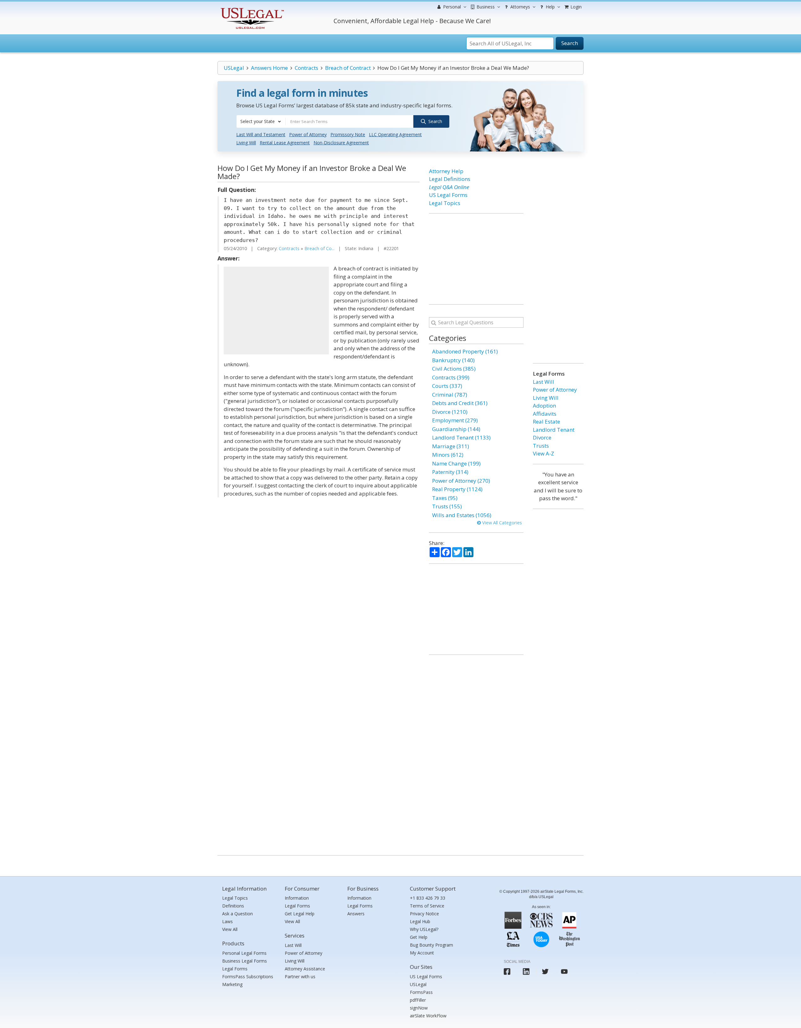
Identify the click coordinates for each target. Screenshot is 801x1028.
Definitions (233, 906)
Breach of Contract (348, 67)
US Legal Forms (448, 194)
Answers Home (269, 67)
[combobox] (261, 121)
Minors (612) (447, 454)
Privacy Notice (424, 914)
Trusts (541, 445)
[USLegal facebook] (507, 971)
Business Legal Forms (244, 961)
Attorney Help (446, 171)
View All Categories (501, 523)
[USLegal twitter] (545, 971)
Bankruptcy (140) (453, 360)
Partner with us (300, 976)
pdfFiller (418, 1000)
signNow (419, 1008)
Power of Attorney (308, 134)
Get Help (418, 937)
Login (575, 7)
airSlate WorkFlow (428, 1016)
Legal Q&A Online (449, 187)
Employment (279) (455, 420)
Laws (227, 921)
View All (229, 929)
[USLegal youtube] (564, 971)
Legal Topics (444, 203)
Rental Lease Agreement (285, 143)
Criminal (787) (449, 394)
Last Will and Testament (260, 134)
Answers (356, 914)
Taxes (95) (444, 497)
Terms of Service (427, 906)
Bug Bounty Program (431, 945)
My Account (422, 953)
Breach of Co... (319, 248)
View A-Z (543, 453)
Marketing (232, 984)
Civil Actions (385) (454, 368)
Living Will (246, 143)
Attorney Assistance (305, 969)
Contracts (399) (450, 377)
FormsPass (421, 992)
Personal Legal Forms (244, 953)
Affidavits (544, 413)
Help (549, 7)
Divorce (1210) (449, 411)
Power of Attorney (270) (461, 480)
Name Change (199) (456, 463)
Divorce (542, 437)
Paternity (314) (450, 471)
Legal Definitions (449, 178)
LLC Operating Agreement (395, 134)
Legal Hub (420, 921)
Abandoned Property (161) (465, 351)
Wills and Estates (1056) (461, 515)
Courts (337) (447, 385)
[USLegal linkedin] (526, 971)
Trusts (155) (447, 506)
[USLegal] (251, 8)
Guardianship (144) (456, 429)
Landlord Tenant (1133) (461, 437)
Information (297, 898)
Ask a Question (237, 914)
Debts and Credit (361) (459, 403)
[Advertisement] (276, 310)
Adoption (544, 405)
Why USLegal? (424, 929)
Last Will (543, 381)
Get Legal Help (299, 914)
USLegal (234, 67)
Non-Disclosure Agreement (341, 143)
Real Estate (546, 421)
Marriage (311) (450, 446)
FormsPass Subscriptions (247, 976)
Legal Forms (234, 969)
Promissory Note (347, 134)
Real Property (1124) (457, 489)
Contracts (306, 67)
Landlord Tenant (553, 429)
